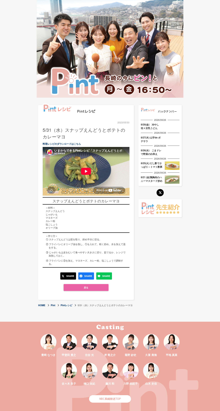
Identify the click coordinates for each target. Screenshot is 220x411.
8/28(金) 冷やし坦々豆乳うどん (150, 126)
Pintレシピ (66, 305)
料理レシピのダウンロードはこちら (62, 143)
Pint (53, 305)
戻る (86, 287)
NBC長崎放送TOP (110, 399)
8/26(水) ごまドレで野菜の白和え (151, 152)
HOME (41, 305)
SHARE (70, 276)
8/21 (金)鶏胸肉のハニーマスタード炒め (151, 179)
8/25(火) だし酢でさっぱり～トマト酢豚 (151, 164)
